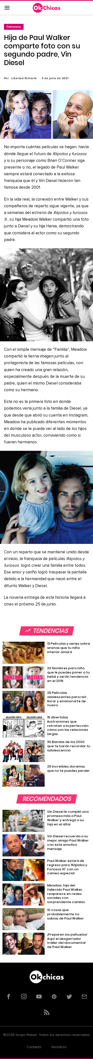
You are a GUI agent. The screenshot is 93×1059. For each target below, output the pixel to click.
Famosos (14, 27)
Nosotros (59, 1047)
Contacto (34, 1047)
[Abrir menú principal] (6, 7)
